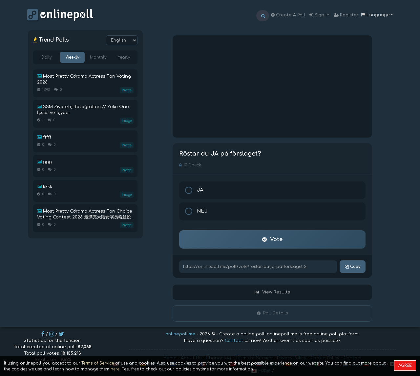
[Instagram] (51, 334)
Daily (46, 57)
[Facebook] (43, 334)
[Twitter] (61, 334)
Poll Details (275, 313)
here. (115, 369)
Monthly (98, 57)
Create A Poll (290, 15)
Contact (234, 340)
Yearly (124, 57)
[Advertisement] (272, 86)
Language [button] (377, 14)
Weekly (72, 57)
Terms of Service (97, 363)
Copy (354, 266)
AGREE (405, 365)
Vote (276, 239)
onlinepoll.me (180, 334)
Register (349, 15)
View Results (276, 292)
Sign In (321, 15)
